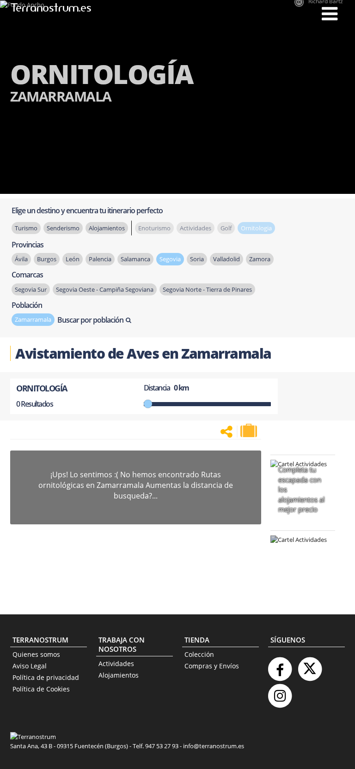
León (73, 259)
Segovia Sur (31, 289)
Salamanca (135, 259)
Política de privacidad (45, 677)
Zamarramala (33, 319)
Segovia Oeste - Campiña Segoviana (104, 289)
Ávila (21, 259)
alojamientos (107, 228)
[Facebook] (279, 665)
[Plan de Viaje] (249, 431)
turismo (26, 228)
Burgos (46, 259)
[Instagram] (279, 692)
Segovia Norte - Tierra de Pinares (207, 289)
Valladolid (226, 259)
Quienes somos (36, 654)
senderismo (63, 228)
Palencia (100, 259)
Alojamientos (118, 675)
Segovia (170, 259)
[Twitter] (309, 665)
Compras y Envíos (211, 665)
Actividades (116, 663)
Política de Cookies (41, 689)
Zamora (259, 259)
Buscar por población (90, 320)
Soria (197, 259)
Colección (199, 654)
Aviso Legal (29, 665)
